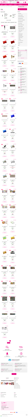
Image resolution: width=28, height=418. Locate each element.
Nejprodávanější (12, 22)
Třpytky (19, 38)
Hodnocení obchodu (16, 359)
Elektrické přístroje (20, 21)
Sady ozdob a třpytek (21, 40)
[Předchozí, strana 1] (8, 340)
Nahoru (9, 342)
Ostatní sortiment (20, 42)
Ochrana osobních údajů (17, 385)
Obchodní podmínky (16, 384)
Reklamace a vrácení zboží (17, 386)
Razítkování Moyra (20, 35)
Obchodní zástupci (3, 396)
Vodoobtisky (20, 31)
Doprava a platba (16, 383)
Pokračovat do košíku (23, 9)
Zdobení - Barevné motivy (21, 29)
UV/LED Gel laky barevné (21, 16)
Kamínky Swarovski (21, 33)
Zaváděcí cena (23, 54)
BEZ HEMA (23, 55)
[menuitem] (2, 5)
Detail (4, 94)
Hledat (18, 2)
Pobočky (15, 382)
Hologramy (20, 39)
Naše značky (15, 396)
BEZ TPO (23, 56)
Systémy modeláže (20, 15)
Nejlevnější (6, 22)
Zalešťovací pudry (20, 37)
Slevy (18, 45)
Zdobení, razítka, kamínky (21, 28)
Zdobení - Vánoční (20, 30)
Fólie (19, 32)
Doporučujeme (2, 22)
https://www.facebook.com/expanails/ (2, 408)
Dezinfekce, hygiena (20, 26)
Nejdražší (9, 22)
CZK (26, 0)
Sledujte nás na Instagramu (7, 380)
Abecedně (16, 22)
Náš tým (15, 395)
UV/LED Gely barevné (20, 18)
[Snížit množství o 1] (11, 35)
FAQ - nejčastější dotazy (3, 394)
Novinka (23, 53)
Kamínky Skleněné (20, 34)
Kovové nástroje (20, 23)
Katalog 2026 (2, 395)
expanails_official (3, 408)
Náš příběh (15, 394)
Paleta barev (19, 13)
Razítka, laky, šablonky (21, 36)
